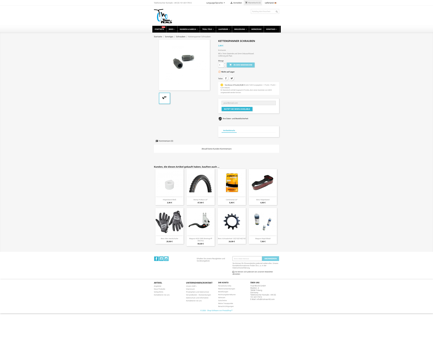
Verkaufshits (158, 292)
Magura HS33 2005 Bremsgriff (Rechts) (200, 239)
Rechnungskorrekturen (227, 295)
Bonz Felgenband (262, 200)
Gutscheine (222, 300)
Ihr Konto (223, 282)
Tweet (231, 78)
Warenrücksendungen (226, 289)
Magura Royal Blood (263, 238)
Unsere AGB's (191, 286)
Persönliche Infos (224, 286)
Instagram (166, 258)
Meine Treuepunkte (225, 303)
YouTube (161, 258)
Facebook (156, 258)
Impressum (190, 289)
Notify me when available (237, 109)
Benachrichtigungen (226, 306)
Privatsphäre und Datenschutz (197, 292)
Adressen (221, 297)
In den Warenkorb (240, 65)
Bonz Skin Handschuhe (169, 238)
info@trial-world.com (266, 299)
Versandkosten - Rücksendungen (198, 295)
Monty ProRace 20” (200, 200)
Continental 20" (232, 200)
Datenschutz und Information (197, 298)
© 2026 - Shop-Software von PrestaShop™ (216, 310)
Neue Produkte (159, 289)
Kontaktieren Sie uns (162, 295)
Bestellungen (223, 292)
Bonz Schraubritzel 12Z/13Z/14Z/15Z (232, 238)
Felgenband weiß (169, 200)
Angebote (157, 286)
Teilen (226, 78)
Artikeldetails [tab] (229, 130)
